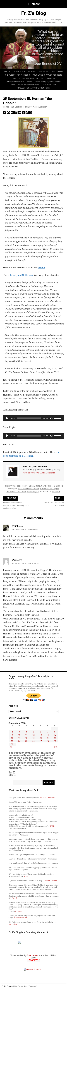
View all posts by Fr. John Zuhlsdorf (40, 472)
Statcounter (33, 955)
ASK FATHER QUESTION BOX (51, 71)
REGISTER (32, 71)
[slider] (58, 418)
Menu (36, 4)
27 (41, 741)
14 (48, 734)
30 (12, 744)
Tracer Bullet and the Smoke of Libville (24, 84)
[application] (33, 418)
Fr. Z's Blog (33, 13)
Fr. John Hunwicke (47, 797)
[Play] (7, 418)
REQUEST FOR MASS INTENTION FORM (33, 87)
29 (55, 741)
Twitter (25, 876)
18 (26, 738)
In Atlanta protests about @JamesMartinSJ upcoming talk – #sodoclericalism (16, 505)
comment (18, 911)
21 (48, 738)
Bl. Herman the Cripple (49, 488)
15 (55, 734)
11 (26, 734)
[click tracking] (33, 960)
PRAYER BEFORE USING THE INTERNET (28, 78)
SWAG (29, 81)
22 (55, 738)
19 (33, 738)
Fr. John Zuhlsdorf (39, 106)
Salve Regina (33, 491)
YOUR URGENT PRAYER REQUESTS (47, 75)
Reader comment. (20, 917)
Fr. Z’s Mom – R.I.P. (49, 84)
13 (41, 734)
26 (33, 741)
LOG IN (7, 71)
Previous (11, 498)
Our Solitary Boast (32, 485)
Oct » (56, 746)
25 (26, 741)
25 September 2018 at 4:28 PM (25, 529)
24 (19, 741)
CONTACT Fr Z (19, 71)
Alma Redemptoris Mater (28, 488)
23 (12, 741)
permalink (56, 491)
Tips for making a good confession (47, 81)
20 (41, 738)
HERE (41, 267)
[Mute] (51, 418)
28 (48, 741)
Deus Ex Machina (50, 880)
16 (12, 738)
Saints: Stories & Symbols (52, 485)
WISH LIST (51, 78)
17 (19, 738)
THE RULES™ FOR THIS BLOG (17, 75)
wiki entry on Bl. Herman (20, 274)
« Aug (11, 746)
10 (19, 734)
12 (33, 734)
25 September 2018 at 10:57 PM (25, 563)
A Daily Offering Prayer (15, 81)
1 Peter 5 (13, 898)
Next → (58, 498)
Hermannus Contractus (16, 491)
